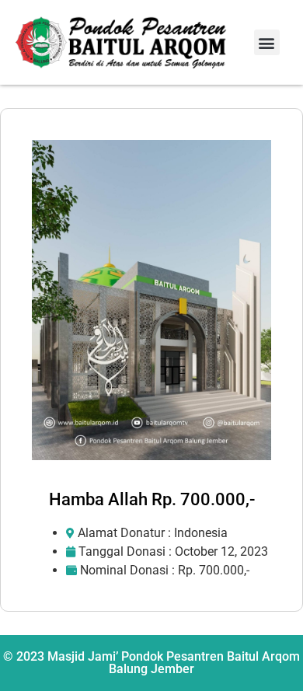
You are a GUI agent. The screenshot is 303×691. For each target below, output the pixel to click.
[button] (267, 42)
